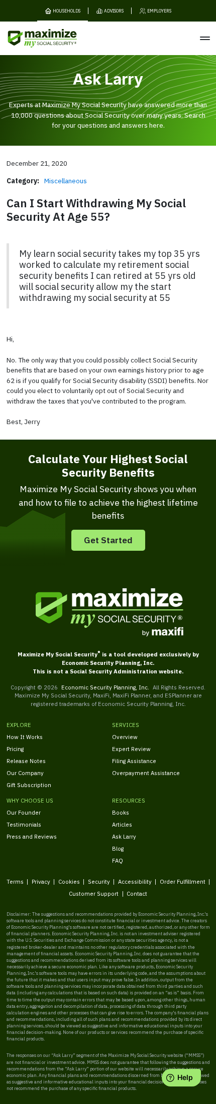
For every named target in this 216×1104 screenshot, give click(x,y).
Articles (122, 824)
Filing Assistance (134, 761)
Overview (125, 737)
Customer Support (94, 893)
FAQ (117, 860)
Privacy (41, 881)
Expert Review (131, 749)
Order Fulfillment (182, 881)
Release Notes (26, 761)
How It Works (25, 737)
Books (120, 812)
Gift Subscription (29, 785)
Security (99, 881)
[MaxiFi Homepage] (29, 38)
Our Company (25, 773)
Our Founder (24, 812)
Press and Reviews (32, 836)
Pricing (15, 749)
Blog (118, 848)
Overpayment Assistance (146, 773)
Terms (15, 881)
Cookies (69, 881)
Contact (137, 893)
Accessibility (135, 881)
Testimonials (24, 824)
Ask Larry (124, 836)
